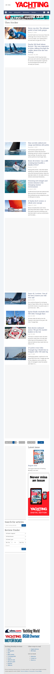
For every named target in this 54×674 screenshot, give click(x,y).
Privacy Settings (38, 671)
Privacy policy (32, 671)
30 (34, 442)
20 (31, 442)
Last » (41, 442)
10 (28, 442)
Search (23, 525)
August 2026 (32, 465)
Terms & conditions (24, 671)
